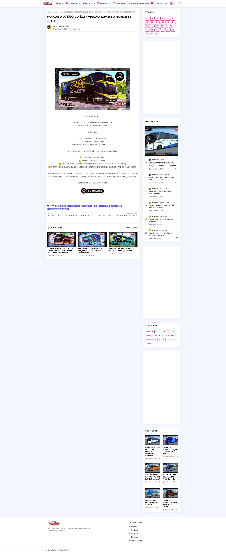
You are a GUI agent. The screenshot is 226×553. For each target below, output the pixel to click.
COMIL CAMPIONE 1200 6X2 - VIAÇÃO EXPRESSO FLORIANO (162, 164)
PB (157, 26)
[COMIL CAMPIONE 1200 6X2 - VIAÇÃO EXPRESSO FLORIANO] (161, 141)
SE (147, 34)
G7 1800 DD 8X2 (74, 206)
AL (152, 18)
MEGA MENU (74, 3)
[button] (179, 3)
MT (147, 26)
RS (168, 30)
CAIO (158, 332)
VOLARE (149, 343)
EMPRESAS (104, 3)
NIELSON (161, 339)
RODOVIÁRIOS (104, 206)
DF (147, 22)
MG (168, 22)
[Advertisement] (93, 49)
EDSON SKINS (60, 206)
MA (162, 22)
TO (157, 34)
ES (152, 22)
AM (157, 18)
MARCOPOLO (87, 206)
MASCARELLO (170, 335)
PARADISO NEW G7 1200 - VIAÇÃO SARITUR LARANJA (162, 206)
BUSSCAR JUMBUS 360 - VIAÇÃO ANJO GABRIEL (161, 192)
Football (134, 533)
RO (157, 30)
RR (162, 30)
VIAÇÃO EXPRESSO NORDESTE (70, 12)
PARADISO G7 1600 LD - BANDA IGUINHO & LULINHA (161, 234)
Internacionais (137, 540)
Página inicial (52, 12)
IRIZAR (148, 335)
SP (152, 34)
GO (157, 22)
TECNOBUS (171, 339)
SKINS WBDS (116, 206)
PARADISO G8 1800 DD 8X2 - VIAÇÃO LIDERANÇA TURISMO (121, 250)
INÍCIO (61, 3)
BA (167, 18)
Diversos (134, 537)
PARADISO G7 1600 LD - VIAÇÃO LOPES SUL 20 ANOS (161, 179)
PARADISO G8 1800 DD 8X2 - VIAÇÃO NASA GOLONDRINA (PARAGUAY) (90, 251)
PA (152, 26)
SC (173, 30)
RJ (147, 30)
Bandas (134, 526)
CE (173, 18)
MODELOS (89, 3)
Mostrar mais (131, 228)
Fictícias (134, 530)
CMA (164, 332)
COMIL (172, 332)
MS (173, 22)
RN (152, 30)
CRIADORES (120, 3)
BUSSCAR (149, 332)
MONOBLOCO (150, 339)
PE (162, 26)
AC (147, 18)
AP (162, 18)
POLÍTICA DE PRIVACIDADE (163, 3)
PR (95, 206)
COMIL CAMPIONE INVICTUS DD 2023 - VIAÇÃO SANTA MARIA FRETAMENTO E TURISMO (60, 251)
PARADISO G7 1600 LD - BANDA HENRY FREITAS (161, 220)
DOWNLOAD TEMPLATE (140, 3)
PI (166, 26)
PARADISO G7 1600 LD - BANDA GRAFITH (152, 502)
